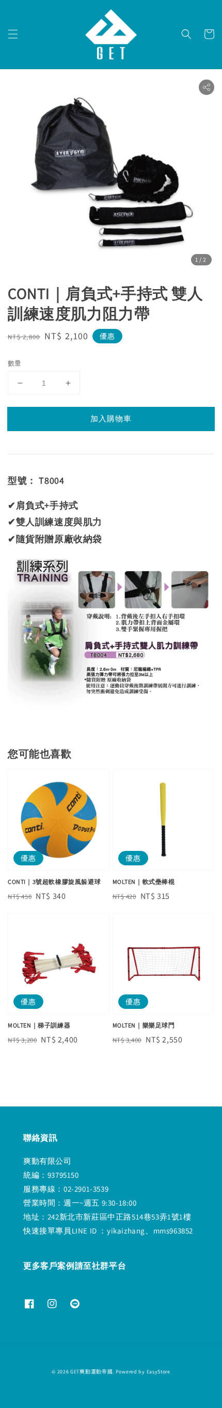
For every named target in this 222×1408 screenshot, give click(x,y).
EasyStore (158, 1371)
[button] (13, 34)
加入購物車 (111, 418)
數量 (15, 363)
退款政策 (111, 1388)
